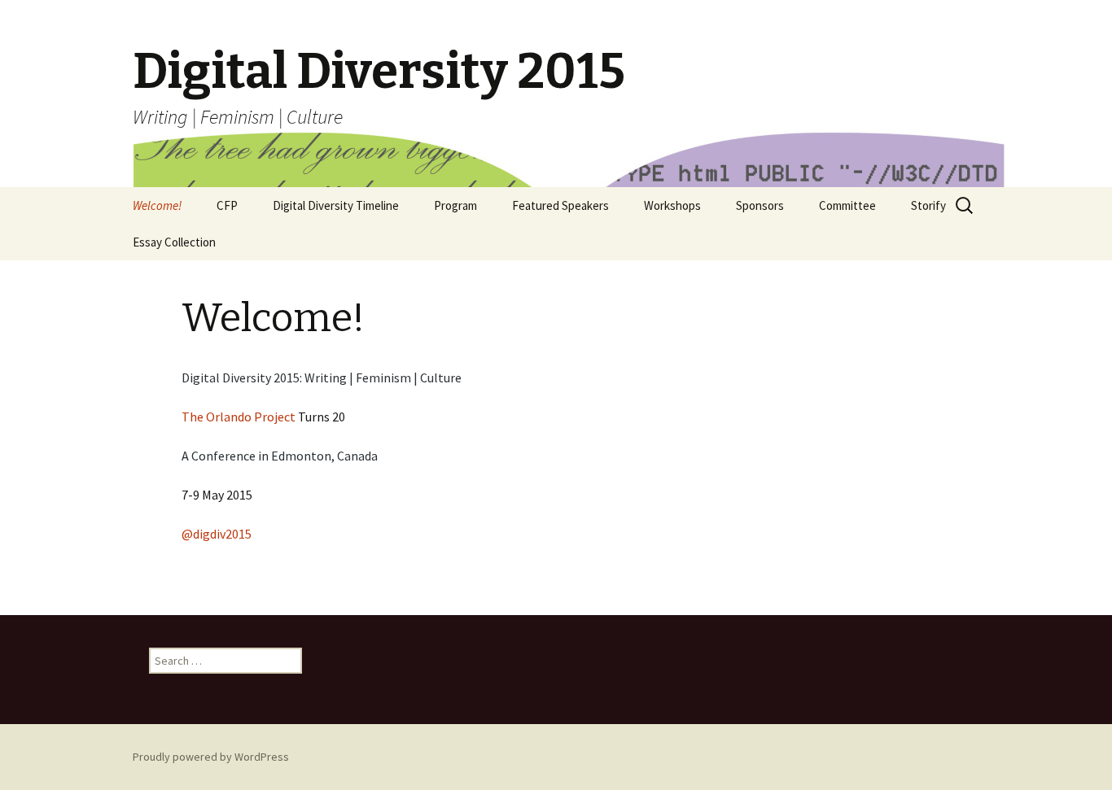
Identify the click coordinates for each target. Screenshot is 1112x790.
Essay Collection (174, 242)
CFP (227, 205)
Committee (847, 205)
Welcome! (157, 205)
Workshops (672, 205)
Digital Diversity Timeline (336, 205)
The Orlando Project (239, 416)
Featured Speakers (560, 205)
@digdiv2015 (217, 534)
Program (455, 205)
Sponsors (760, 205)
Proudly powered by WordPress (211, 756)
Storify (928, 205)
